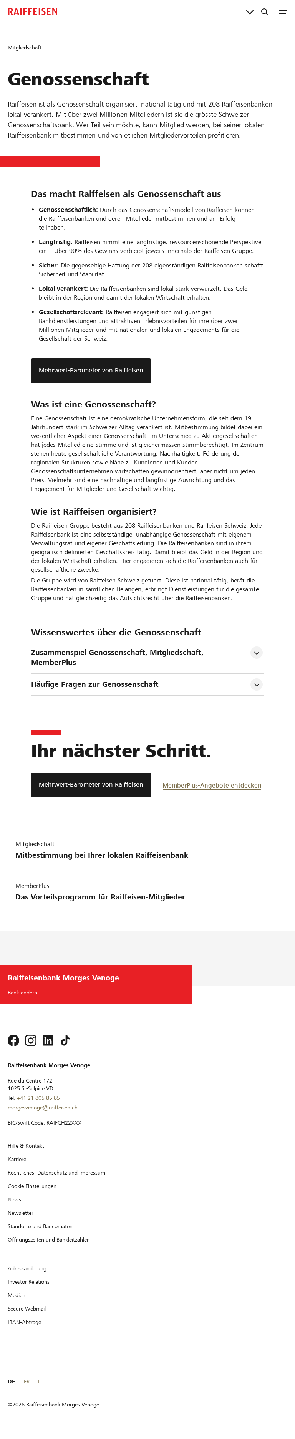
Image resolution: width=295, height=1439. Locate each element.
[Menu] (283, 11)
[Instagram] (30, 1040)
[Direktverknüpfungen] (250, 11)
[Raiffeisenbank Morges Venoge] (32, 11)
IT (40, 1381)
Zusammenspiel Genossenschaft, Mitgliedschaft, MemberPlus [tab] (118, 657)
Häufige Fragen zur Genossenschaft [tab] (95, 684)
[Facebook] (13, 1040)
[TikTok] (65, 1040)
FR (27, 1381)
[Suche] (265, 11)
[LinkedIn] (48, 1040)
